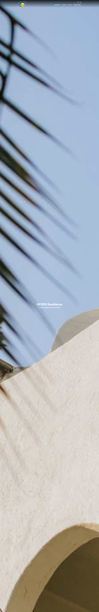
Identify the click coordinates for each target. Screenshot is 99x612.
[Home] (22, 4)
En (78, 2)
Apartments (57, 4)
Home (51, 4)
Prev (0, 306)
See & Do (70, 4)
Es (80, 2)
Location (64, 4)
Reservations (77, 4)
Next (98, 306)
